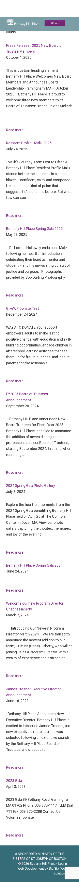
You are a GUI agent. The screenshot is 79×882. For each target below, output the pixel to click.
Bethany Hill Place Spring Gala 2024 (34, 565)
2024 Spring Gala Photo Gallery (30, 485)
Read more (14, 130)
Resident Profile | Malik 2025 (28, 143)
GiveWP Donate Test (22, 308)
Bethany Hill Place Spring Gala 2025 (34, 228)
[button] (73, 5)
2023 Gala (14, 780)
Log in (62, 864)
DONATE (55, 23)
